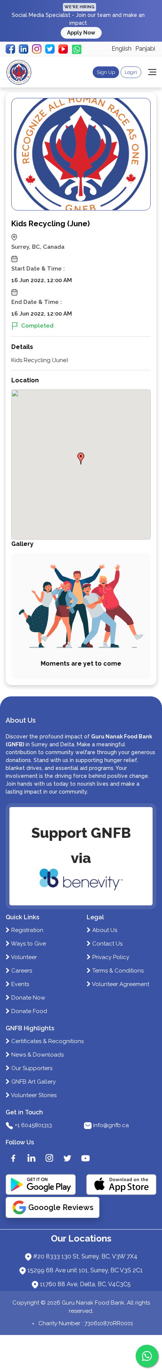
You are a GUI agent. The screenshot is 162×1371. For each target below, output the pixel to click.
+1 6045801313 (33, 1125)
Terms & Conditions (117, 970)
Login (131, 72)
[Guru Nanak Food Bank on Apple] (121, 1184)
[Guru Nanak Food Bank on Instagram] (49, 1158)
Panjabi (145, 48)
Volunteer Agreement (120, 984)
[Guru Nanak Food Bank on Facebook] (13, 1158)
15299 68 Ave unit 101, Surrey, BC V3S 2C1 (85, 1270)
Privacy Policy (110, 957)
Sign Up (106, 72)
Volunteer (23, 957)
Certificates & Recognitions (47, 1041)
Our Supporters (31, 1068)
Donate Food (28, 1011)
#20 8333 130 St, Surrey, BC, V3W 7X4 (85, 1256)
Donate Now (27, 997)
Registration (26, 930)
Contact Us (106, 943)
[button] (81, 458)
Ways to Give (28, 943)
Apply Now (81, 33)
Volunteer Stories (33, 1095)
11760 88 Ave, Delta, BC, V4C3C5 (85, 1284)
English (121, 48)
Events (19, 984)
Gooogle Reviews (60, 1207)
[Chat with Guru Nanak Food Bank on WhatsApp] (147, 1356)
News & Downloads (37, 1054)
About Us (104, 930)
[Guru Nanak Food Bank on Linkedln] (31, 1158)
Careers (21, 970)
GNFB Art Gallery (33, 1081)
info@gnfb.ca (111, 1125)
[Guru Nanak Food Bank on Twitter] (67, 1158)
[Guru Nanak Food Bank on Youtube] (85, 1158)
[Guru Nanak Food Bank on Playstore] (41, 1184)
